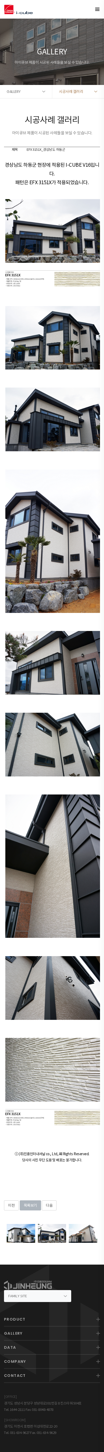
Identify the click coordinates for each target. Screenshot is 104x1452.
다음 (49, 1205)
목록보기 (30, 1205)
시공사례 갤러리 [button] (71, 91)
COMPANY (15, 1361)
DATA (10, 1347)
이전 (11, 1205)
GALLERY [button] (14, 91)
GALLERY (13, 1333)
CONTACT (15, 1375)
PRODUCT (15, 1319)
